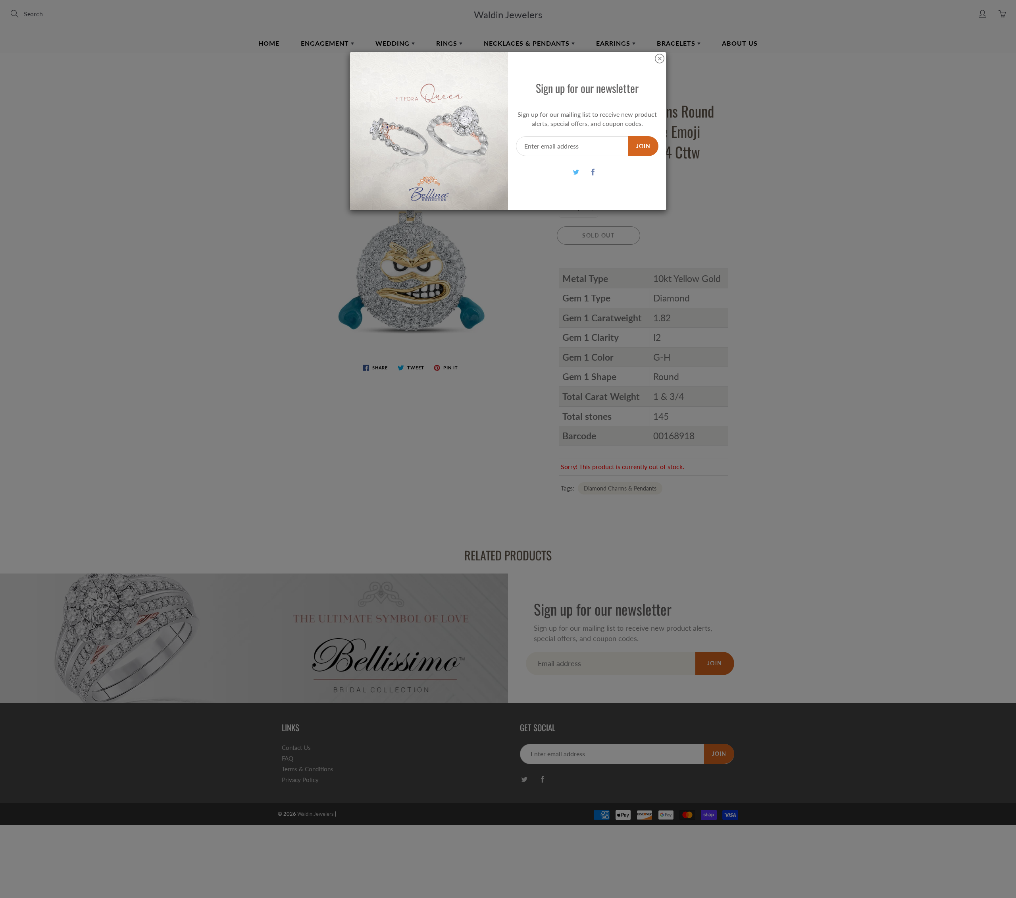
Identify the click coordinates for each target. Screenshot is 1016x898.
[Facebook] (593, 172)
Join (643, 146)
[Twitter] (576, 172)
